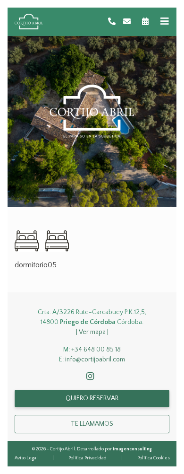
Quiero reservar (92, 398)
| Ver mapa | (92, 332)
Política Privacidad (87, 458)
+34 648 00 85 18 (96, 349)
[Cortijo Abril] (29, 21)
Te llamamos (92, 424)
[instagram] (92, 377)
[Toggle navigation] (164, 21)
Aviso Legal (26, 458)
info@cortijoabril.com (95, 359)
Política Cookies (153, 458)
